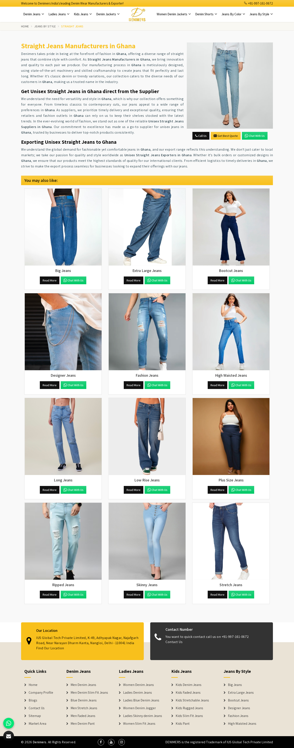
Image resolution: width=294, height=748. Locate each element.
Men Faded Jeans (83, 716)
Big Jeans (235, 685)
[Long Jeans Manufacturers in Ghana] (63, 436)
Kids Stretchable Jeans (192, 700)
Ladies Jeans (57, 14)
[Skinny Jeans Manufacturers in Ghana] (147, 541)
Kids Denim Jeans (188, 685)
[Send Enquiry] (230, 85)
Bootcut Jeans (238, 700)
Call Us (202, 136)
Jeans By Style (259, 14)
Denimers (39, 742)
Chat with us (257, 136)
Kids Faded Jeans (188, 692)
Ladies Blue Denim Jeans (141, 700)
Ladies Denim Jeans (137, 692)
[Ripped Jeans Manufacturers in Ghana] (63, 541)
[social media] (101, 742)
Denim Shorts (204, 14)
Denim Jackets (106, 14)
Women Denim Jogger (139, 708)
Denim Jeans (32, 14)
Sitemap (35, 716)
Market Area (37, 723)
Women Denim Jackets (172, 14)
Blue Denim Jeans (84, 700)
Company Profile (41, 692)
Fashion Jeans (238, 716)
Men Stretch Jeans (84, 708)
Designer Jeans (239, 708)
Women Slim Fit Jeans (139, 723)
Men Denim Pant (83, 723)
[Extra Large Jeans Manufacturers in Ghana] (147, 227)
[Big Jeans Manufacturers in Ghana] (63, 227)
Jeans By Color (231, 14)
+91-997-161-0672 (260, 3)
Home (25, 26)
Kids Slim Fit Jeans (189, 716)
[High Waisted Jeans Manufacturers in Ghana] (230, 331)
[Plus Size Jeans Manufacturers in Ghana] (230, 436)
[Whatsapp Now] (8, 723)
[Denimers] (137, 14)
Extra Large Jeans (241, 692)
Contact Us (174, 642)
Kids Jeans (81, 14)
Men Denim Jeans (83, 685)
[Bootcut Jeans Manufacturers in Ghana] (230, 227)
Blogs (33, 700)
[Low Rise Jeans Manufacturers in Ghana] (147, 436)
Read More (50, 280)
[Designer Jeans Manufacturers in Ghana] (63, 331)
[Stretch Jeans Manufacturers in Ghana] (230, 541)
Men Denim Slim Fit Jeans (89, 692)
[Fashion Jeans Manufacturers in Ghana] (147, 331)
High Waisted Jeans (242, 723)
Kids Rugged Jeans (189, 708)
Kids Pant (183, 723)
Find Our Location (50, 648)
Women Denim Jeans (138, 685)
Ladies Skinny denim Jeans (142, 716)
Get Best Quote (228, 136)
